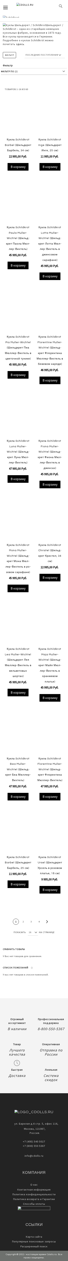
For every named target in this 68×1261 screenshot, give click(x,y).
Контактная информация (34, 1189)
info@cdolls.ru (34, 1155)
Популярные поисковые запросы (34, 1241)
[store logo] (31, 6)
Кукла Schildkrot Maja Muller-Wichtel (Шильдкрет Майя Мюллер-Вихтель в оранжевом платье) (50, 665)
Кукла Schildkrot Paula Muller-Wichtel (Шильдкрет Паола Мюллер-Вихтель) (18, 238)
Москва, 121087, (34, 1128)
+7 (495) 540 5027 (34, 1141)
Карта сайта (34, 1236)
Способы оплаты (34, 1204)
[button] (16, 173)
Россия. (34, 1133)
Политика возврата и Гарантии (34, 1199)
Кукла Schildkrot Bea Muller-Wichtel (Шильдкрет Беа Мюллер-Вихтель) (18, 769)
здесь (20, 44)
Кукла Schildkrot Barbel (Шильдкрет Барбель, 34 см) (18, 145)
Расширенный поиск (34, 1246)
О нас (34, 1184)
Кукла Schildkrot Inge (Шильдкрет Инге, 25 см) (50, 145)
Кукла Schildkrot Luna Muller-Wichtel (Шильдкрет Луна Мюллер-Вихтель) (18, 452)
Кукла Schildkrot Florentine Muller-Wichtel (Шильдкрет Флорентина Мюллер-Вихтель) (49, 769)
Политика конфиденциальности (34, 1194)
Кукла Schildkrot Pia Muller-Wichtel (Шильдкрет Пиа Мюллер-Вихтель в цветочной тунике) (18, 348)
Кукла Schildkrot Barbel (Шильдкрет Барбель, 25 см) (18, 862)
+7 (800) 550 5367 (34, 1146)
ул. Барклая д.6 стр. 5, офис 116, (36, 1123)
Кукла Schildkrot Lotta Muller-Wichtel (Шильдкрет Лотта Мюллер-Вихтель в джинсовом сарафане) (49, 243)
